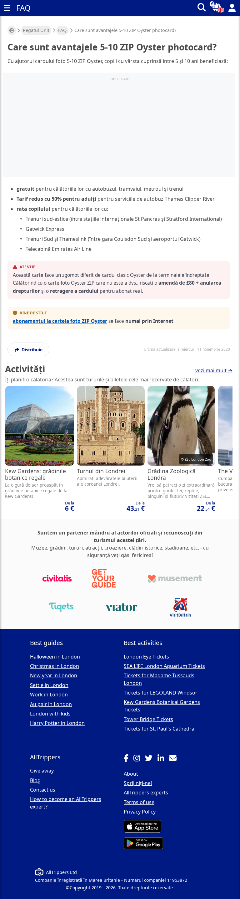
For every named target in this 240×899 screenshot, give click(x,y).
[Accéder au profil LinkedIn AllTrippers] (163, 759)
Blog (35, 780)
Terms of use (139, 802)
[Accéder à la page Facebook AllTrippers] (128, 759)
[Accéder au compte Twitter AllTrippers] (151, 759)
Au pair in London (51, 704)
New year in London (53, 675)
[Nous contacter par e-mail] (175, 759)
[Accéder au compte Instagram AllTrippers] (139, 759)
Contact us (42, 789)
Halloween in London (55, 656)
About (131, 773)
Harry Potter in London (57, 723)
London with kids (50, 713)
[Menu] (7, 8)
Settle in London (49, 685)
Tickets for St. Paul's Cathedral (160, 728)
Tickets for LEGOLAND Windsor (161, 692)
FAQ (62, 30)
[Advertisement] (119, 128)
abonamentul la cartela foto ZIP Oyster (60, 321)
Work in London (49, 694)
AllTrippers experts (146, 792)
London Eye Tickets (146, 656)
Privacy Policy (140, 811)
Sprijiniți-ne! (138, 783)
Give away (42, 770)
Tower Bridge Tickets (148, 719)
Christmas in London (54, 666)
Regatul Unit (36, 30)
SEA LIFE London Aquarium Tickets (164, 666)
